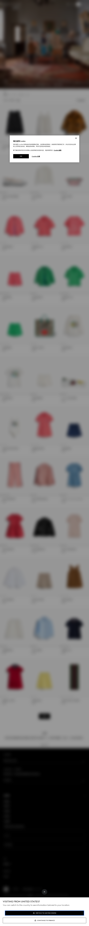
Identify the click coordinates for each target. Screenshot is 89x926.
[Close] (44, 892)
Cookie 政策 (57, 150)
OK (21, 156)
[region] (44, 148)
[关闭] (76, 138)
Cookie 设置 (36, 156)
